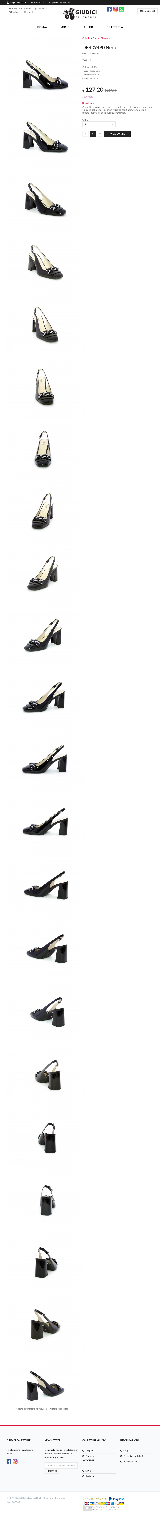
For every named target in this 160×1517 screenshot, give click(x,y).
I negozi (89, 1450)
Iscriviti (52, 1471)
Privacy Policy (130, 1461)
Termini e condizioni (133, 1456)
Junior (88, 26)
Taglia (85, 120)
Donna (42, 26)
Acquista (119, 133)
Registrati (90, 1476)
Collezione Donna (90, 38)
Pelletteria (115, 26)
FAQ (125, 1450)
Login (88, 1470)
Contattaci (90, 1456)
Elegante (105, 38)
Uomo (65, 26)
